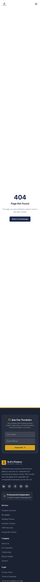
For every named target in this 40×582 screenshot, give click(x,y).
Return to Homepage (20, 219)
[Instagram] (21, 486)
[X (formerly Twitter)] (9, 486)
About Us (5, 543)
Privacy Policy (7, 572)
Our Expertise (7, 548)
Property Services (9, 510)
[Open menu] (36, 4)
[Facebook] (15, 486)
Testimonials (6, 552)
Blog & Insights (7, 556)
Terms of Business (9, 576)
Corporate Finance (9, 532)
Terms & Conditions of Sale (12, 581)
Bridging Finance (8, 519)
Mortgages (6, 515)
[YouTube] (27, 486)
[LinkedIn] (4, 486)
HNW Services (7, 528)
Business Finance (8, 523)
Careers (5, 561)
